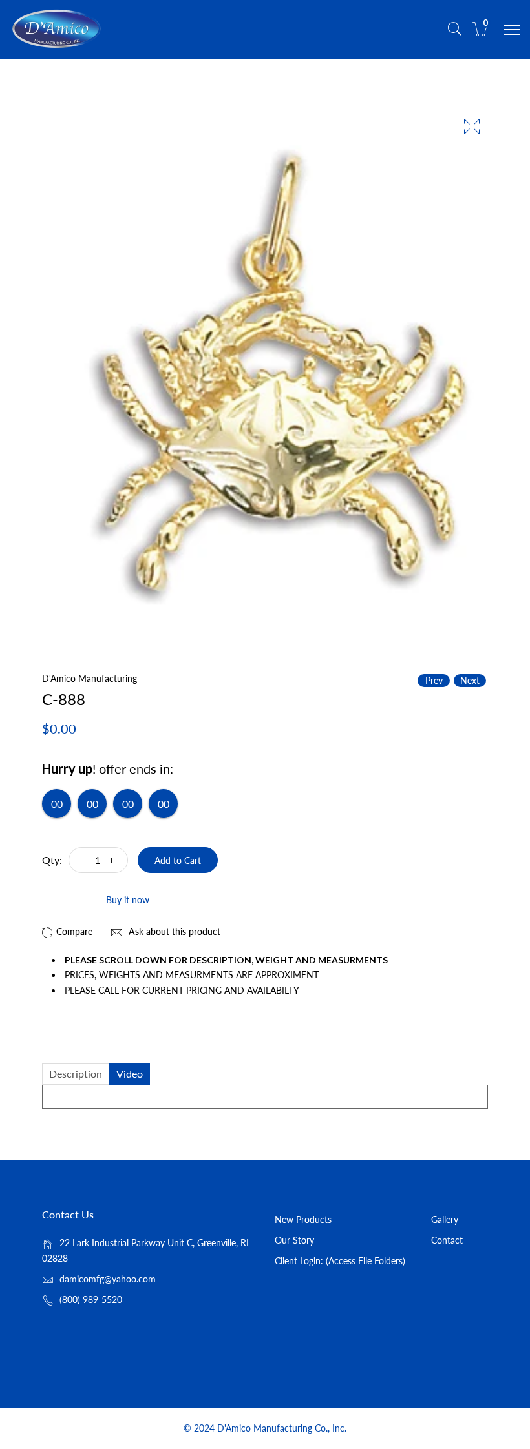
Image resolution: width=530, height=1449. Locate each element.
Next (470, 680)
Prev (434, 680)
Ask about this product (173, 931)
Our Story (294, 1240)
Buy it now (127, 899)
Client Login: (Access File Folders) (340, 1260)
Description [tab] (75, 1073)
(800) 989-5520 (90, 1299)
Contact (447, 1240)
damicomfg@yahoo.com (107, 1278)
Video (129, 1073)
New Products (303, 1219)
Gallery (444, 1219)
